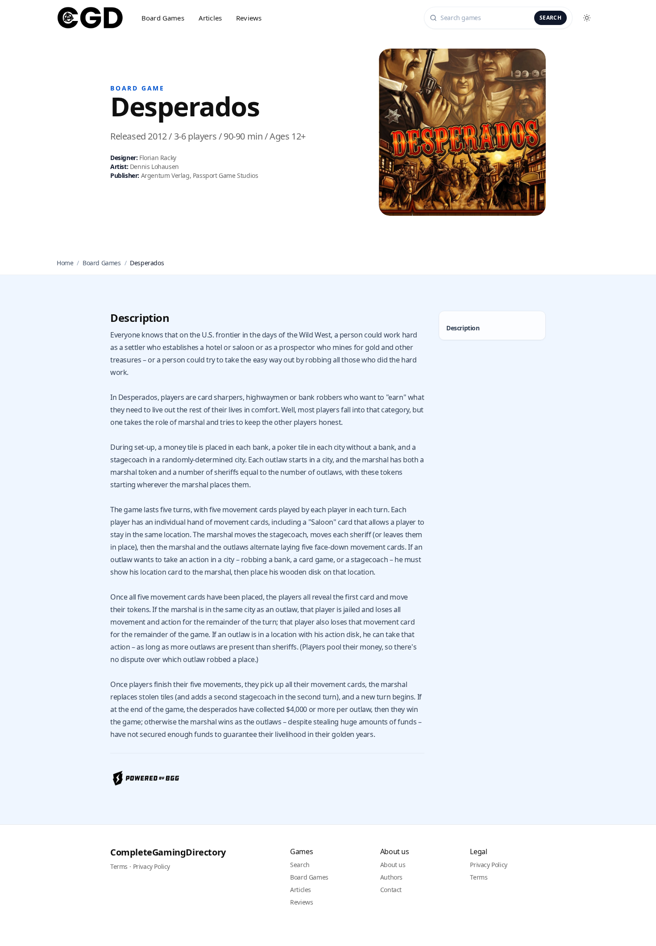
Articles (210, 17)
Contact (391, 889)
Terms (119, 866)
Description (463, 328)
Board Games (162, 17)
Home (65, 263)
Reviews (249, 17)
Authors (391, 877)
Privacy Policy (151, 866)
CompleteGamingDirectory (168, 852)
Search (550, 17)
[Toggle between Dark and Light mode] (587, 18)
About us (393, 864)
